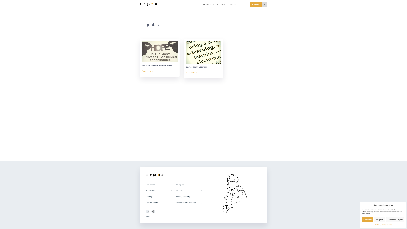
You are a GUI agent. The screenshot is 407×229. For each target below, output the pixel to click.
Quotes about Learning (196, 67)
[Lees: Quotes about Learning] (203, 53)
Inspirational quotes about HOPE (157, 65)
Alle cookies (367, 220)
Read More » (147, 71)
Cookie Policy (377, 225)
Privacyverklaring (387, 225)
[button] (213, 4)
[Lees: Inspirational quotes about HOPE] (160, 52)
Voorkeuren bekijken (395, 220)
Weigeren (379, 220)
